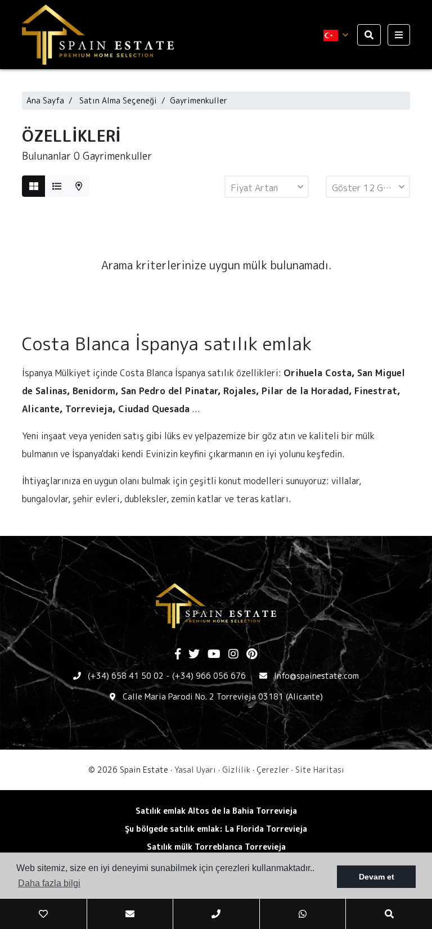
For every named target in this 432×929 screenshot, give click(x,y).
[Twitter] (194, 654)
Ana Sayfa (45, 100)
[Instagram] (233, 654)
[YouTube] (214, 654)
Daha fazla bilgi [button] (49, 883)
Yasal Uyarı (195, 769)
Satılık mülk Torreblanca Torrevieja (216, 846)
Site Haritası (319, 769)
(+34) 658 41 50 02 (126, 675)
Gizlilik (236, 769)
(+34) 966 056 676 (209, 675)
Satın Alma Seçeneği (118, 100)
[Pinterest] (251, 654)
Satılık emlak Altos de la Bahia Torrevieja (216, 810)
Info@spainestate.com (316, 675)
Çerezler (272, 769)
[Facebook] (178, 654)
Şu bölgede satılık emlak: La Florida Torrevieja (216, 828)
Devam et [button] (376, 876)
